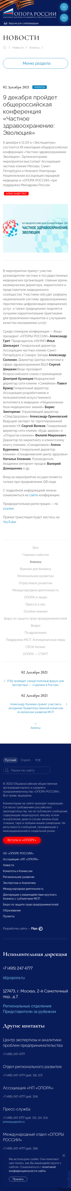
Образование (12, 910)
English (25, 760)
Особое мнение (36, 611)
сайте (33, 495)
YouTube (9, 522)
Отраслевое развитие (35, 583)
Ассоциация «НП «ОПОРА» (21, 859)
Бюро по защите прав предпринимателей (35, 618)
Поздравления (35, 633)
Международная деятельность (35, 590)
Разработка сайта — (20, 928)
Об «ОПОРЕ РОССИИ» (18, 853)
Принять (18, 1179)
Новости (17, 47)
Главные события (35, 555)
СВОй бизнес (35, 647)
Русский (10, 760)
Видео (35, 625)
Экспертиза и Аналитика (19, 882)
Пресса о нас (35, 604)
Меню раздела (36, 63)
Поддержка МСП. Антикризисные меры (35, 640)
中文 (38, 760)
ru (64, 17)
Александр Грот (16, 193)
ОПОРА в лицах (35, 597)
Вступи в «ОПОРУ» (21, 840)
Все (35, 548)
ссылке (8, 508)
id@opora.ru (14, 977)
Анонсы (34, 47)
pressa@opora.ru (14, 1121)
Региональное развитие (35, 576)
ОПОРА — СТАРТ (35, 654)
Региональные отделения (27, 1006)
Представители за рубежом (29, 1011)
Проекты (8, 916)
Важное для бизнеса (35, 569)
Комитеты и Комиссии (17, 871)
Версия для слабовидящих (23, 23)
